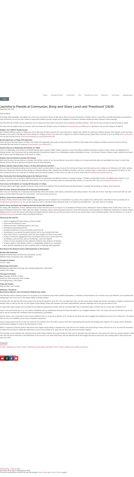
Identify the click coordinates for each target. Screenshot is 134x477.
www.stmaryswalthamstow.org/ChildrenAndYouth (38, 136)
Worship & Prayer (57, 95)
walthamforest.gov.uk (7, 214)
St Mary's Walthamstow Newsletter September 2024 (39, 347)
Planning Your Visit (91, 95)
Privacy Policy (42, 472)
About (45, 95)
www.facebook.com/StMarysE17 (79, 126)
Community (70, 95)
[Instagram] (7, 358)
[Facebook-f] (11, 358)
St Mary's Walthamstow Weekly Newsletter (73, 347)
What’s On (104, 95)
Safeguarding (127, 95)
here (123, 212)
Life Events (115, 95)
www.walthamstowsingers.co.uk (111, 180)
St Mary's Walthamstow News (10, 347)
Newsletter (3, 345)
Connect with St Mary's (8, 355)
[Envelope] (16, 358)
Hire (79, 95)
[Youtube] (2, 358)
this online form (127, 134)
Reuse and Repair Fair (57, 207)
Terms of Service (56, 472)
